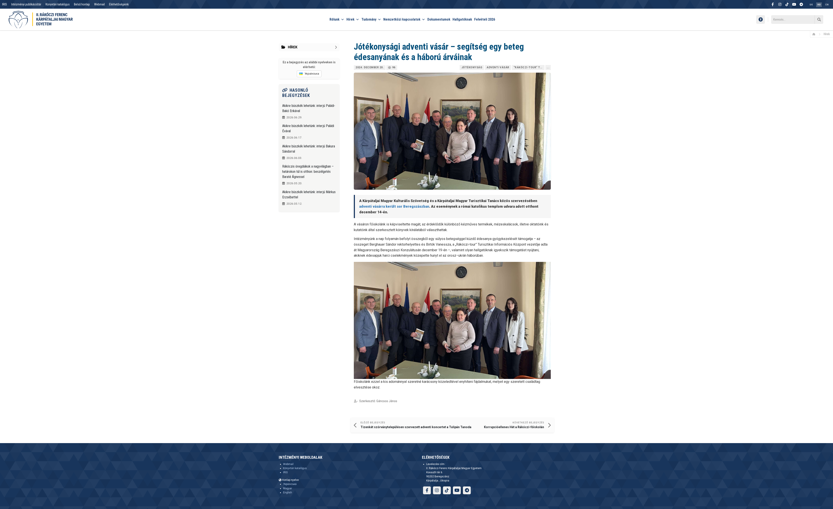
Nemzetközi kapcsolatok (401, 19)
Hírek (350, 19)
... (548, 67)
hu (819, 4)
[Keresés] (819, 19)
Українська (290, 484)
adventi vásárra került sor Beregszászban (394, 206)
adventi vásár (498, 67)
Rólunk (334, 19)
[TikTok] (787, 4)
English (287, 492)
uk (811, 4)
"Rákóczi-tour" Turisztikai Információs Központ (529, 67)
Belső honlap (82, 4)
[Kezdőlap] (815, 34)
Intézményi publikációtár (26, 4)
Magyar (287, 488)
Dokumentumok (438, 19)
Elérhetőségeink (119, 4)
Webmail (99, 4)
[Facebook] (773, 4)
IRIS (4, 4)
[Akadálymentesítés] (760, 19)
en (826, 4)
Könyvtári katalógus (58, 4)
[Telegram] (801, 4)
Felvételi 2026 (484, 19)
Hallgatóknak (462, 19)
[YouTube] (794, 4)
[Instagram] (780, 4)
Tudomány (368, 19)
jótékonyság (471, 67)
